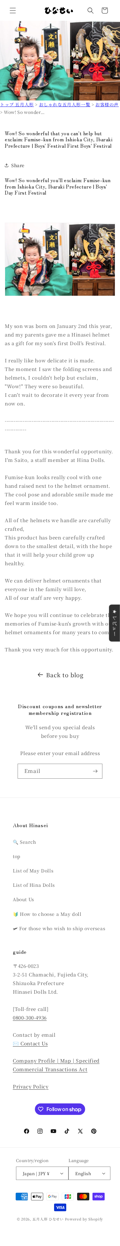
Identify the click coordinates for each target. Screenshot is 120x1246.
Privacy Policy (30, 1086)
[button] (13, 11)
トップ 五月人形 (17, 104)
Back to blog (64, 675)
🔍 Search (24, 842)
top (16, 856)
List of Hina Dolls (34, 885)
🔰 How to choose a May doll (47, 914)
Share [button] (18, 165)
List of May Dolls (33, 870)
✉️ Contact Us (30, 1043)
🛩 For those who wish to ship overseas (59, 928)
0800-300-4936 (30, 1017)
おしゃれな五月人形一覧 (65, 104)
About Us (23, 899)
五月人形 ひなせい (47, 1218)
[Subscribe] (95, 771)
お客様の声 (107, 104)
